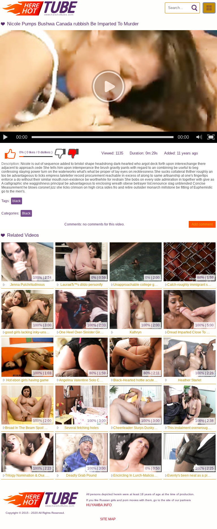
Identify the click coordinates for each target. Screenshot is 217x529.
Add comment (202, 224)
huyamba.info (99, 505)
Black (26, 213)
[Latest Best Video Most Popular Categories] (209, 8)
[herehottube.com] (39, 8)
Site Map (108, 519)
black (16, 201)
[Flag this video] (73, 153)
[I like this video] (10, 153)
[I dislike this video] (60, 153)
